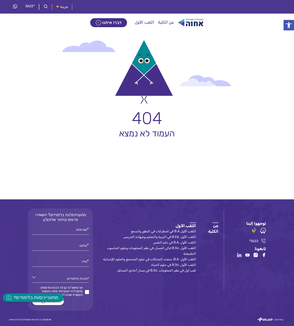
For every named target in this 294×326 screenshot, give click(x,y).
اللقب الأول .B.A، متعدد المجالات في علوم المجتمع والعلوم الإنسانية (149, 259)
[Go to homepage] (191, 22)
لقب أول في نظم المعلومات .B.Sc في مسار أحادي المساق (156, 270)
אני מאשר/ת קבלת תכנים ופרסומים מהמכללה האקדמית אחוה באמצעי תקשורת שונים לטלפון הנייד (62, 291)
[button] (289, 25)
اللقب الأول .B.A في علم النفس (174, 242)
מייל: (84, 261)
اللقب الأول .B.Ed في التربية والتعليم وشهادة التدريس (159, 237)
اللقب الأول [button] (144, 22)
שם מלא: (81, 229)
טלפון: (83, 245)
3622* (30, 6)
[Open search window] (45, 7)
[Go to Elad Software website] (270, 319)
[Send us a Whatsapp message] (15, 7)
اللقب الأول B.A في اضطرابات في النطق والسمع (163, 231)
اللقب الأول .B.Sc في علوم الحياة (173, 265)
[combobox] (60, 279)
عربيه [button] (64, 7)
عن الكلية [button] (166, 22)
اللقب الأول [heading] (186, 225)
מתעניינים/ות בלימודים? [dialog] (35, 297)
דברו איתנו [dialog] (112, 22)
